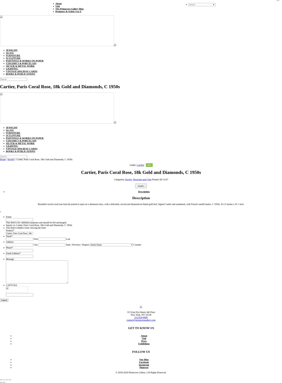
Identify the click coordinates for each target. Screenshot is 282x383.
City (36, 244)
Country (137, 244)
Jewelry (11, 159)
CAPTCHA (11, 285)
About (144, 336)
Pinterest (144, 367)
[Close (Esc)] (10, 379)
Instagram (144, 365)
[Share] (7, 379)
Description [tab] (144, 191)
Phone (9, 247)
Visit (144, 338)
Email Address (13, 253)
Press (144, 341)
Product (10, 230)
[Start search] (278, 0)
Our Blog (144, 359)
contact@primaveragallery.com (141, 320)
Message (10, 259)
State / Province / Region (77, 244)
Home (3, 159)
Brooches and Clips (142, 179)
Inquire (141, 186)
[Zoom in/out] (1, 379)
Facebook (144, 362)
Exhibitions (144, 343)
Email (8, 217)
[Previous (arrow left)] (1, 382)
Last (68, 239)
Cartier (144, 165)
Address (10, 242)
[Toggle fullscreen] (4, 379)
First (36, 239)
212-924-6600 (141, 317)
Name (9, 236)
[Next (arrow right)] (4, 382)
